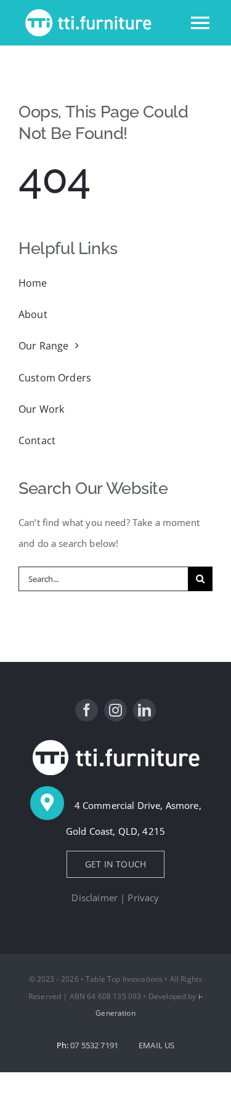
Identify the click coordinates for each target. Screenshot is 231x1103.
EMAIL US (156, 1045)
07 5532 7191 (95, 1045)
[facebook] (86, 710)
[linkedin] (144, 710)
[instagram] (115, 710)
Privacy (143, 897)
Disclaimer (94, 897)
